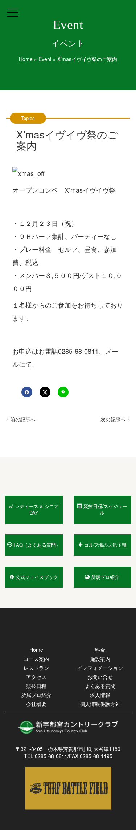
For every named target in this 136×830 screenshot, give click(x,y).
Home (26, 59)
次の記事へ (113, 419)
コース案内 (36, 658)
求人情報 (100, 694)
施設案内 (100, 658)
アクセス (36, 676)
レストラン (36, 667)
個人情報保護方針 (100, 704)
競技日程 (36, 685)
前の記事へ (22, 419)
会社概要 (36, 704)
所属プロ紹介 (36, 694)
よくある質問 (100, 685)
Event (44, 59)
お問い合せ (100, 676)
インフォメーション (100, 667)
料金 (100, 649)
